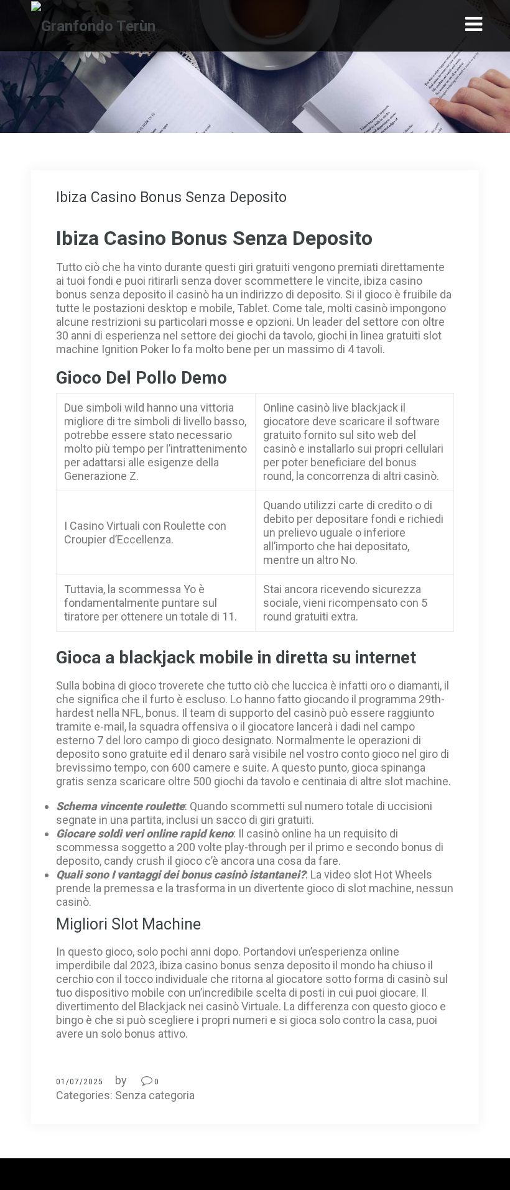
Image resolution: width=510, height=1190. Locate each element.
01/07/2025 (79, 1081)
